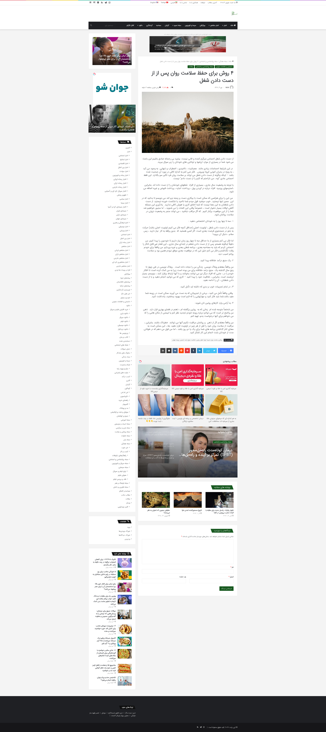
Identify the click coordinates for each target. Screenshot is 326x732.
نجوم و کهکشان (122, 416)
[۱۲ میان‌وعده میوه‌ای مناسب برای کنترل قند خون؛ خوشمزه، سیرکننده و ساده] (125, 629)
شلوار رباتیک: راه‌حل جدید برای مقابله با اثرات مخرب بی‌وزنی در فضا (220, 511)
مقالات (191, 66)
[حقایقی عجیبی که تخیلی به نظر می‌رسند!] (156, 500)
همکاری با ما (193, 2)
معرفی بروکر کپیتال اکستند (120, 715)
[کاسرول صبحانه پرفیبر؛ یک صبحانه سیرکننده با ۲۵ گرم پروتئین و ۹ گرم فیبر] (125, 641)
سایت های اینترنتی (121, 372)
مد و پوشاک (123, 408)
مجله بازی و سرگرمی (123, 428)
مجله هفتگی (223, 61)
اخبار (225, 25)
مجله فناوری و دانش (120, 487)
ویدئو (128, 503)
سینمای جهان (121, 218)
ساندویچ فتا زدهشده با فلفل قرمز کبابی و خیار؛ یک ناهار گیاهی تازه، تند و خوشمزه (104, 668)
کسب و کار (124, 451)
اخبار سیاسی (124, 199)
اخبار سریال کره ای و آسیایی (115, 191)
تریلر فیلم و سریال (119, 471)
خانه (232, 25)
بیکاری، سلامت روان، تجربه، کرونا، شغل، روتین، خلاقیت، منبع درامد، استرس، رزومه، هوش (197, 340)
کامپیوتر (125, 404)
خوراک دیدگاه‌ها (124, 535)
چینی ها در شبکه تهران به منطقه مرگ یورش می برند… (112, 128)
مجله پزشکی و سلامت (122, 432)
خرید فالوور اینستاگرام (115, 713)
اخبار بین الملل (123, 167)
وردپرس (127, 539)
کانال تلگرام (130, 25)
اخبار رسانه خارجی (119, 187)
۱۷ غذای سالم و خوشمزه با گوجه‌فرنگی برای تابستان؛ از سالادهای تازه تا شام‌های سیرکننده (106, 654)
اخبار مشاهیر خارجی (121, 258)
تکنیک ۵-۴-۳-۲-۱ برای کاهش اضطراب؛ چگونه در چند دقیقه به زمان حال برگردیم (207, 452)
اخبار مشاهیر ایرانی (121, 250)
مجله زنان (126, 439)
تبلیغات (202, 2)
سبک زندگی (126, 357)
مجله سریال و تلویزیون (120, 463)
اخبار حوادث (123, 171)
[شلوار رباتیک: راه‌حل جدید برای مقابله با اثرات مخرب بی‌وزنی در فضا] (220, 500)
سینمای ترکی (121, 214)
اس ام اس (124, 392)
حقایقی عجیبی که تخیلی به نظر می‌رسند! (158, 511)
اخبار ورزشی (124, 230)
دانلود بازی (124, 313)
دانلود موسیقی (123, 325)
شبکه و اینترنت (125, 364)
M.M (227, 87)
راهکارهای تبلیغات (119, 455)
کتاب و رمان (123, 337)
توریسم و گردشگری (123, 289)
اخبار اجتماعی (123, 155)
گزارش (167, 25)
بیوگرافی (202, 25)
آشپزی (128, 147)
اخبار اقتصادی (123, 163)
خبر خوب (124, 447)
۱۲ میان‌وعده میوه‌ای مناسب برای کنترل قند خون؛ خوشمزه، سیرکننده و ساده (105, 628)
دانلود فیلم (124, 321)
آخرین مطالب (212, 2)
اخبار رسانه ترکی (120, 183)
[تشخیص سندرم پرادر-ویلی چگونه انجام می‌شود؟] (125, 681)
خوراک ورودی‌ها (124, 531)
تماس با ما (183, 2)
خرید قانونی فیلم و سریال (119, 309)
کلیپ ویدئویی (123, 507)
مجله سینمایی (123, 467)
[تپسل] (94, 74)
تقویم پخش (121, 195)
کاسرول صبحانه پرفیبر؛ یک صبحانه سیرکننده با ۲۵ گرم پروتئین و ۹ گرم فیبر (106, 641)
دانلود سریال (123, 317)
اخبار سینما (124, 203)
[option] (187, 452)
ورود (128, 527)
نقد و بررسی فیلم (119, 479)
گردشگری (149, 25)
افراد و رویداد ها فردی (122, 270)
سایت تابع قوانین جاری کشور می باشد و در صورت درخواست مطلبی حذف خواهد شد (188, 34)
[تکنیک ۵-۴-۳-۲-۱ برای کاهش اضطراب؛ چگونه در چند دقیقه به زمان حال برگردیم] (125, 563)
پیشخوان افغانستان (123, 282)
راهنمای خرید (123, 400)
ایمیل (231, 576)
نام (232, 567)
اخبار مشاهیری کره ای (120, 262)
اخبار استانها (124, 159)
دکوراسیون (124, 396)
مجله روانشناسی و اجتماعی (208, 61)
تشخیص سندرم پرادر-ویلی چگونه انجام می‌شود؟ (112, 60)
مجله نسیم (177, 25)
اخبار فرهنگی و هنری (120, 222)
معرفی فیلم (122, 475)
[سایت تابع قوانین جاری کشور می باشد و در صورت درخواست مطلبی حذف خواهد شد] (188, 44)
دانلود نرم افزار (123, 329)
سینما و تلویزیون (190, 25)
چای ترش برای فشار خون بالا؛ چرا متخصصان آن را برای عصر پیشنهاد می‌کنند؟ (105, 586)
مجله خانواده (125, 435)
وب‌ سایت (182, 576)
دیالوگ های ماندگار (123, 353)
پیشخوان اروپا (125, 278)
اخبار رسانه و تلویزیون (120, 175)
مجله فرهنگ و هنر (121, 483)
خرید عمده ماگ (130, 713)
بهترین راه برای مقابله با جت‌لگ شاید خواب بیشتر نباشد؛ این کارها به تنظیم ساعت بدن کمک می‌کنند (104, 600)
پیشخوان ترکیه (125, 286)
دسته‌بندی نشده (124, 341)
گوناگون (127, 388)
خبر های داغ (125, 293)
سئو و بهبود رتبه (122, 368)
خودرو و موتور (125, 297)
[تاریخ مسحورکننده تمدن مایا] (188, 500)
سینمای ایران (121, 211)
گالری (128, 380)
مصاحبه (158, 25)
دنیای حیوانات (125, 349)
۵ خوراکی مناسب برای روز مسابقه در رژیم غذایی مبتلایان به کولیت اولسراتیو (104, 574)
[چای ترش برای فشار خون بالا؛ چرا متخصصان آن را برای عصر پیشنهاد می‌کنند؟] (125, 587)
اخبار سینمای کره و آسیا (117, 207)
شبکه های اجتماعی (121, 345)
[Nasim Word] (234, 13)
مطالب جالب (125, 495)
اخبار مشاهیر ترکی (121, 254)
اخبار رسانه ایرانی (119, 179)
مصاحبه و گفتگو (124, 491)
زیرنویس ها (124, 333)
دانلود (140, 25)
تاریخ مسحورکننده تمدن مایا (192, 510)
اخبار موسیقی (123, 226)
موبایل (103, 713)
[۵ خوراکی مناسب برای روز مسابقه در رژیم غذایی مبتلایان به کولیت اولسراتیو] (125, 575)
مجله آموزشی (125, 420)
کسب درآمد (126, 376)
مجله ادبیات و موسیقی (122, 424)
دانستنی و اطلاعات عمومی (224, 66)
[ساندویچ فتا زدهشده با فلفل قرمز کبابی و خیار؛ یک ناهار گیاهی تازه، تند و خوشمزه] (125, 668)
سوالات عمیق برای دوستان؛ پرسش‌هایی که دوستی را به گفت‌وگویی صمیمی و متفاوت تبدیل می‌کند (105, 615)
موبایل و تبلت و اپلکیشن (119, 412)
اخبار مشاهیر (214, 25)
